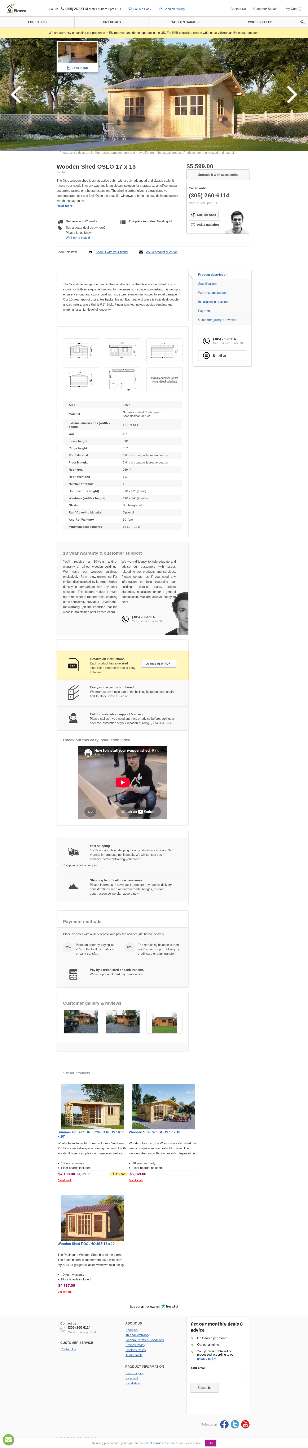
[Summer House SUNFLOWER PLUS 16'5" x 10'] (92, 1107)
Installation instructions (213, 301)
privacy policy (206, 1358)
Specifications (207, 283)
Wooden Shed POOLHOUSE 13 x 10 (86, 1244)
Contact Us (238, 9)
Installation (133, 1383)
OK (210, 1443)
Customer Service (265, 9)
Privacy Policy (135, 1345)
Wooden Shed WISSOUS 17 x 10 (154, 1132)
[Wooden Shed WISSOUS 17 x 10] (163, 1107)
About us (132, 1330)
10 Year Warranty (137, 1335)
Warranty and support (213, 292)
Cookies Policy (136, 1350)
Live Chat (8, 1439)
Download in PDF (158, 663)
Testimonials (134, 1355)
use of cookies (153, 1443)
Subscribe (204, 1387)
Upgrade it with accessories (218, 174)
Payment (204, 310)
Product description (212, 274)
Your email (198, 1367)
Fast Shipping (135, 1373)
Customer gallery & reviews (217, 320)
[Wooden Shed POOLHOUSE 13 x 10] (92, 1218)
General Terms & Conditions (145, 1340)
